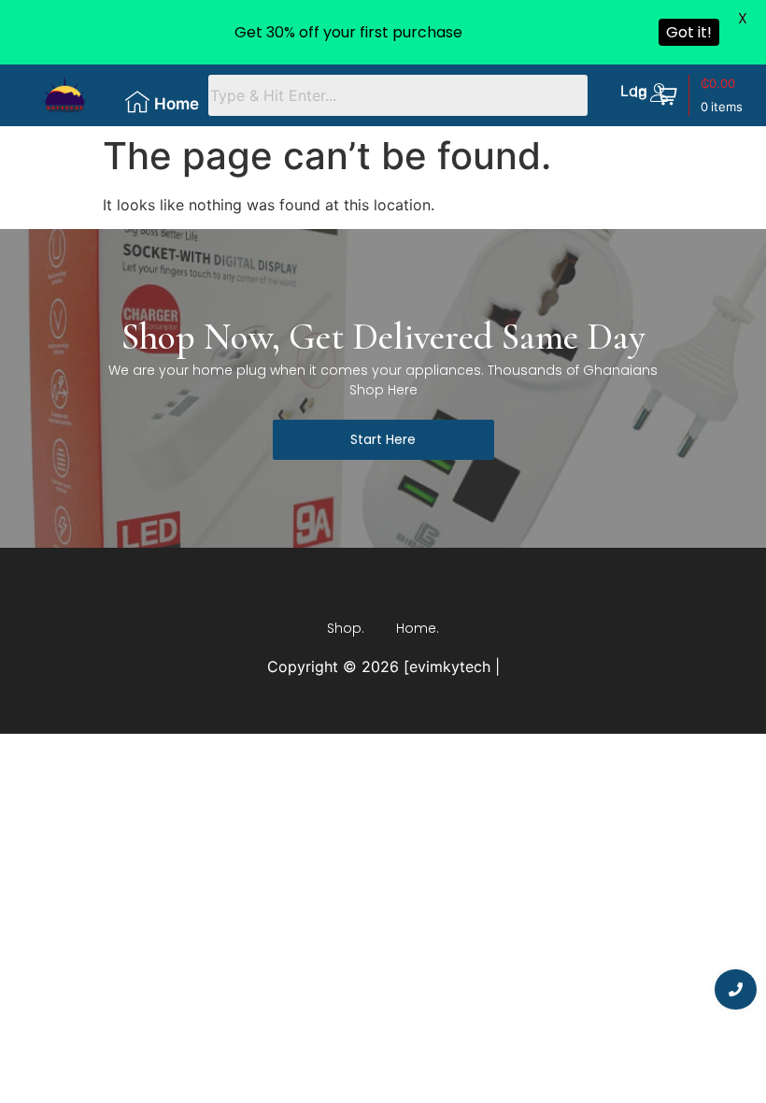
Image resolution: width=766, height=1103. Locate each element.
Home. (417, 628)
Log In (633, 91)
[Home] (137, 102)
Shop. (345, 628)
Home (176, 103)
